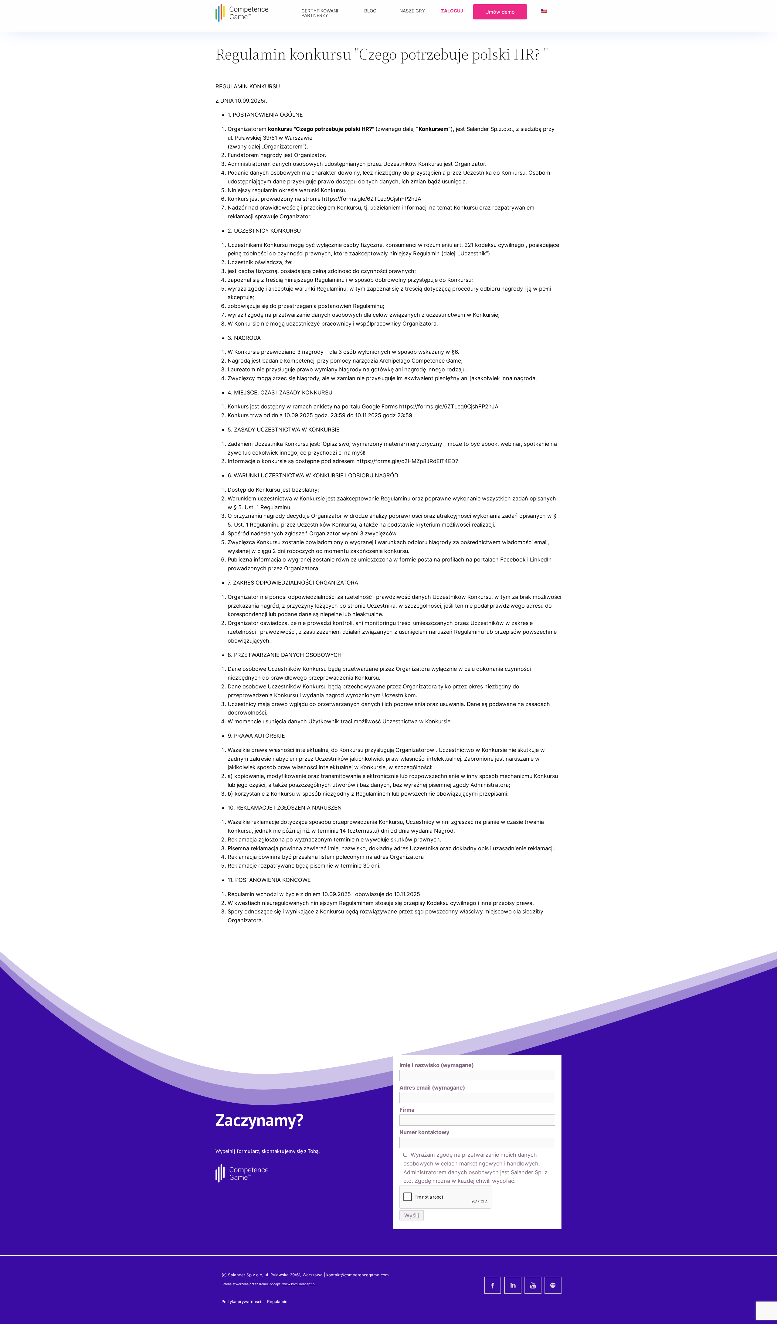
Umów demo (500, 12)
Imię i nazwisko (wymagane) (436, 1065)
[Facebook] (492, 1285)
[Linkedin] (513, 1285)
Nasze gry (412, 11)
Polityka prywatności (242, 1301)
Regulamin (277, 1301)
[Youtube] (533, 1285)
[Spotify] (553, 1285)
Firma (406, 1110)
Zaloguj (452, 11)
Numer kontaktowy (424, 1132)
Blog (370, 11)
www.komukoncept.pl (299, 1284)
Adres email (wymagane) (432, 1087)
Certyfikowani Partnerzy (319, 13)
